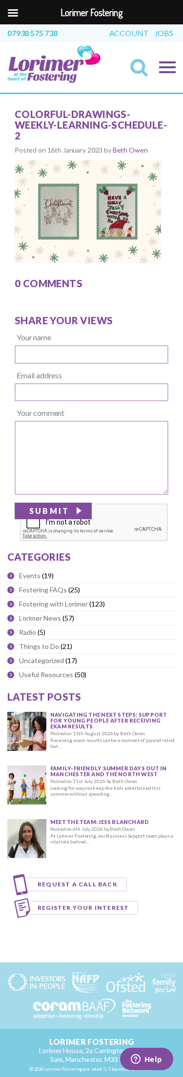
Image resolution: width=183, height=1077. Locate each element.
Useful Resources (46, 674)
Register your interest (83, 907)
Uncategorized (41, 660)
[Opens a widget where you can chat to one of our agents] (146, 1060)
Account (129, 33)
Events (30, 575)
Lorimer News (40, 618)
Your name (34, 337)
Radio (27, 632)
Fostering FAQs (43, 590)
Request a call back (78, 884)
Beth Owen (130, 150)
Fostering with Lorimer (53, 604)
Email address (39, 375)
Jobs (164, 33)
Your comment (40, 413)
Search (142, 70)
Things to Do (39, 646)
